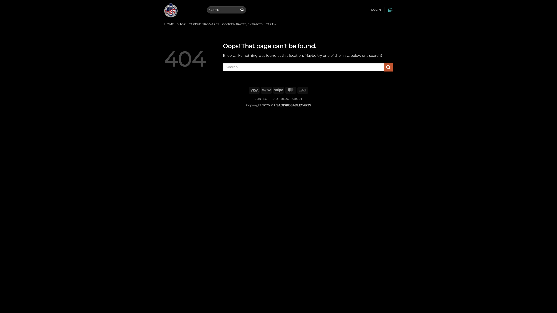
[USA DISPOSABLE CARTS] (182, 10)
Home (169, 24)
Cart (269, 24)
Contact (262, 98)
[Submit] (242, 10)
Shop (181, 24)
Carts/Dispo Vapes (204, 24)
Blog (285, 98)
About (297, 98)
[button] (376, 9)
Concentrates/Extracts (242, 24)
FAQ (275, 98)
